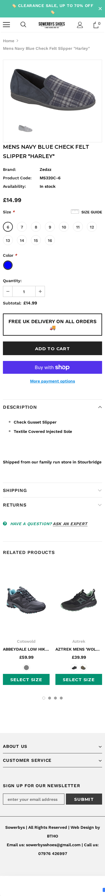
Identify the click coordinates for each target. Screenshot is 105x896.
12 (92, 227)
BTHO (52, 836)
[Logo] (52, 24)
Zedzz (45, 169)
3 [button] (55, 698)
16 (50, 240)
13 (8, 240)
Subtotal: (12, 303)
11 (78, 227)
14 (22, 240)
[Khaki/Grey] (83, 667)
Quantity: (12, 280)
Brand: (9, 169)
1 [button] (43, 698)
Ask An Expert (70, 523)
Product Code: (17, 178)
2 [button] (49, 698)
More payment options (52, 381)
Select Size (26, 679)
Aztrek (78, 641)
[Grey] (26, 667)
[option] (52, 89)
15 (36, 240)
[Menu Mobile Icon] (6, 24)
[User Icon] (80, 25)
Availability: (14, 186)
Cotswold (26, 641)
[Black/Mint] (74, 667)
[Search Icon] (23, 25)
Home (8, 40)
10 (64, 227)
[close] (100, 9)
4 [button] (61, 698)
